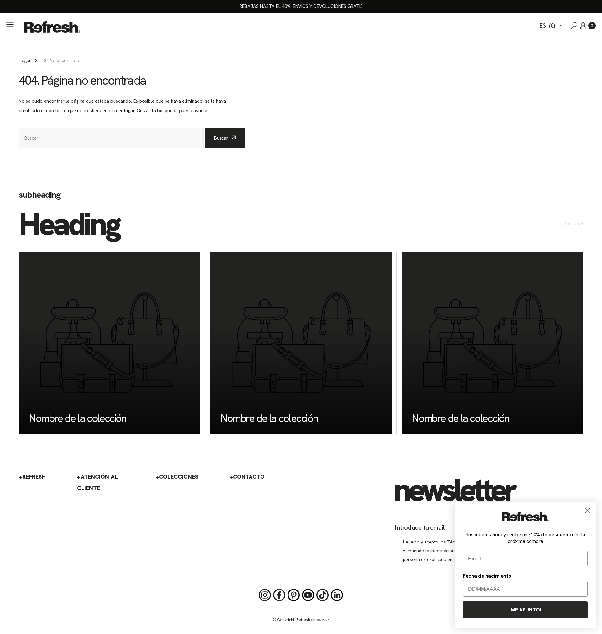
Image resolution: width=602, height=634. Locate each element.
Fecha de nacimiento (487, 576)
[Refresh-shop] (52, 27)
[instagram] (265, 595)
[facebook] (279, 595)
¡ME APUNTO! (525, 609)
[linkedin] (337, 595)
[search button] (574, 25)
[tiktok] (322, 595)
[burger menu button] (10, 24)
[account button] (583, 25)
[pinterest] (294, 595)
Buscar (221, 138)
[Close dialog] (587, 510)
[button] (592, 25)
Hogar (25, 60)
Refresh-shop (308, 619)
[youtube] (308, 595)
